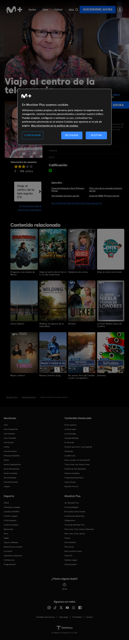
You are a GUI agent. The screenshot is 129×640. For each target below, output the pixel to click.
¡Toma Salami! (17, 323)
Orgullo (7, 486)
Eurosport (8, 551)
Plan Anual (69, 547)
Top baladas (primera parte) (65, 196)
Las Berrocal (69, 456)
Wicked (72, 323)
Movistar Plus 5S (71, 486)
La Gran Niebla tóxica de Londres (109, 324)
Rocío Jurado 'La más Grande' (77, 460)
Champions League (12, 507)
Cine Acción (9, 442)
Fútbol (58, 9)
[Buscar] (76, 9)
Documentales (10, 478)
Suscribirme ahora (97, 9)
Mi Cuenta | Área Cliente (74, 512)
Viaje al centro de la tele (109, 272)
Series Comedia (10, 473)
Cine (45, 9)
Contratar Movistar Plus (74, 525)
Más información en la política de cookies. (54, 125)
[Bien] (27, 166)
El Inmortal (69, 442)
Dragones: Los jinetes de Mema (22, 273)
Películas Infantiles (12, 456)
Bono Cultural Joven (73, 551)
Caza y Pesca (70, 482)
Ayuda (64, 589)
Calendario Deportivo (13, 556)
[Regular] (23, 166)
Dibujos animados (72, 473)
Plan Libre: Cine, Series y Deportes (79, 529)
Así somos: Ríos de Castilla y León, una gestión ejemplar (81, 376)
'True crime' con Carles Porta (76, 464)
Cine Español (9, 434)
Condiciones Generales (74, 516)
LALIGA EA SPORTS (11, 512)
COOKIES (89, 617)
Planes (67, 538)
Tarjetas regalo (70, 560)
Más (71, 9)
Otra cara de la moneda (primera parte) (105, 189)
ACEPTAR (96, 135)
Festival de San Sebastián (75, 469)
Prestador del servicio (45, 617)
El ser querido (70, 425)
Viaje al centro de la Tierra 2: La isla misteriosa (52, 273)
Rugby (6, 538)
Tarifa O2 (68, 556)
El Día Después (10, 520)
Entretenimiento (11, 482)
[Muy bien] (31, 166)
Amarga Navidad (71, 438)
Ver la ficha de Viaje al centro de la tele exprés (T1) (76, 203)
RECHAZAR (71, 135)
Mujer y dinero (17, 375)
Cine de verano (10, 451)
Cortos (6, 447)
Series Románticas (11, 469)
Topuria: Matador (11, 542)
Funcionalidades (71, 507)
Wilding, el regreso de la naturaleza (51, 324)
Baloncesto (8, 529)
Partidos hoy (9, 560)
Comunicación (70, 564)
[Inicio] (14, 9)
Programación (10, 564)
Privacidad (77, 617)
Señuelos (101, 375)
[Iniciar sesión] (120, 9)
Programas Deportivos (73, 478)
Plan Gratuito (70, 542)
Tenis (6, 534)
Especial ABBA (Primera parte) (104, 196)
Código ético (69, 520)
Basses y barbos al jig (49, 375)
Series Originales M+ (12, 464)
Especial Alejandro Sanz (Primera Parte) (67, 189)
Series (32, 9)
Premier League (10, 516)
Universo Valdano (11, 525)
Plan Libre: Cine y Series (74, 534)
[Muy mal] (16, 166)
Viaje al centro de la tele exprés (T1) (25, 191)
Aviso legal (63, 617)
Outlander (68, 451)
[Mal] (20, 166)
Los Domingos (70, 434)
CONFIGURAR (32, 135)
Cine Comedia (10, 438)
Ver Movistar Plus (71, 503)
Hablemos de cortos (78, 272)
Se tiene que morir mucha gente (78, 447)
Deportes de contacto (13, 547)
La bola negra (70, 429)
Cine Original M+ (11, 429)
